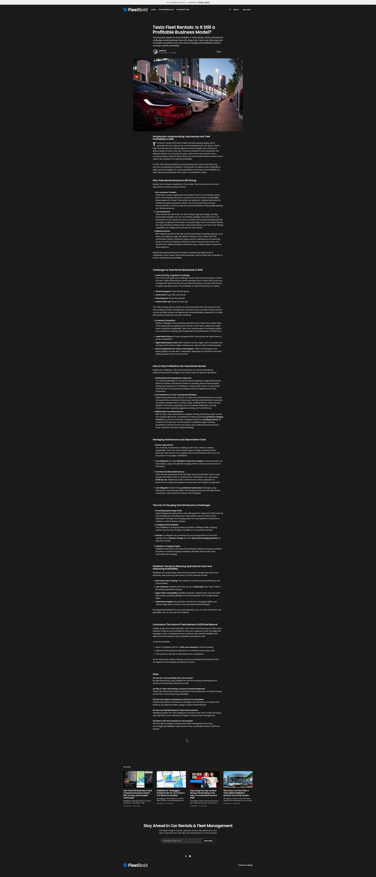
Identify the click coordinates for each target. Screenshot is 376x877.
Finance (156, 22)
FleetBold (162, 51)
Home (153, 10)
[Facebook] (190, 856)
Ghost (250, 865)
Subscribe (247, 10)
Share (218, 52)
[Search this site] (229, 9)
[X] (186, 856)
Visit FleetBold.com (166, 10)
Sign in (236, 10)
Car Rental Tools (182, 10)
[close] (373, 2)
